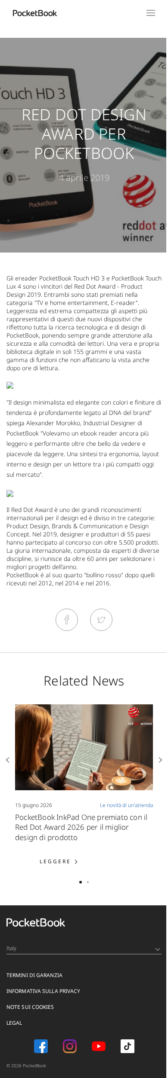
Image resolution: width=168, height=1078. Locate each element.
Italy (11, 948)
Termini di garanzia (34, 975)
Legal (14, 1022)
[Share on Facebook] (67, 620)
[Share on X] (101, 620)
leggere (70, 861)
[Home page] (34, 13)
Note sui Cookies (30, 1007)
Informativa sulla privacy (43, 991)
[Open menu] (151, 13)
